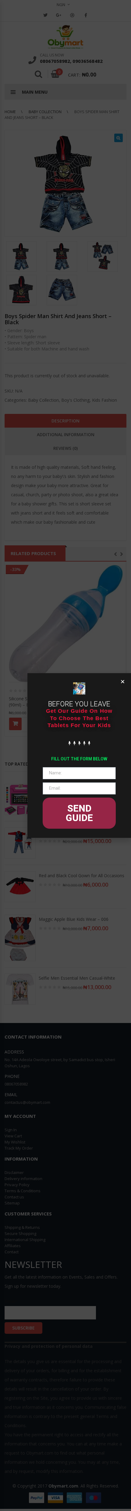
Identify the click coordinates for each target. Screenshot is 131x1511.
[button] (122, 681)
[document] (65, 755)
